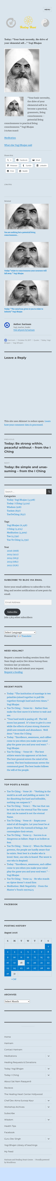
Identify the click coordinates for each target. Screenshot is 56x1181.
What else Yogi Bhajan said (18, 145)
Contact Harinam (13, 1049)
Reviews (8, 1088)
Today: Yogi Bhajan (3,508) (21, 500)
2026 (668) (13, 550)
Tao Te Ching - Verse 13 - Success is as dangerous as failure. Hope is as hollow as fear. (28, 839)
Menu (47, 9)
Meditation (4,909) (17, 532)
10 (14, 957)
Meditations (10, 1056)
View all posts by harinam (24, 330)
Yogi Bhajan (18, 343)
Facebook (11, 904)
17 (14, 962)
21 (41, 962)
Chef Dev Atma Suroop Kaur (19, 1100)
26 (28, 968)
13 (35, 957)
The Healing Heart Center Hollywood (23, 1094)
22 (48, 962)
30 (7, 973)
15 (48, 957)
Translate (26, 636)
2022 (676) (12, 565)
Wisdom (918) (14, 507)
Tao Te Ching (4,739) (18, 540)
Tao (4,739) (13, 536)
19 (28, 962)
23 (8, 968)
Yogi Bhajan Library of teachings (20, 1145)
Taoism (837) (14, 510)
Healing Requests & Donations (20, 1062)
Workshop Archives (14, 1107)
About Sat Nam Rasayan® (17, 1081)
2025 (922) (12, 554)
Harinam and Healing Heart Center (18, 1160)
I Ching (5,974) (15, 529)
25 (21, 968)
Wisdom (8, 1119)
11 (21, 957)
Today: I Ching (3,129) (18, 503)
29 (48, 968)
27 (34, 968)
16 (8, 962)
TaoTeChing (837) (16, 514)
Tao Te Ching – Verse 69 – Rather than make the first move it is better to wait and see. (29, 712)
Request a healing (13, 672)
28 (41, 968)
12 (28, 957)
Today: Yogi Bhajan (14, 1068)
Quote (36, 340)
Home (7, 1037)
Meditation (10, 138)
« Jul (13, 979)
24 (14, 968)
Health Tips (10, 1126)
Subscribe (12, 612)
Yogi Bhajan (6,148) (17, 525)
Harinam (8, 1043)
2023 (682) (12, 561)
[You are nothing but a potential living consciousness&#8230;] (26, 216)
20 (34, 962)
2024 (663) (12, 558)
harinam (11, 340)
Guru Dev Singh (12, 1139)
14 (41, 957)
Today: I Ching (11, 1075)
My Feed (8, 1151)
